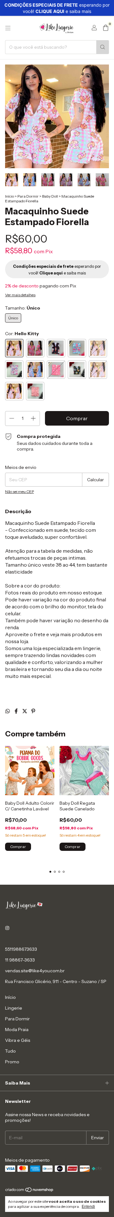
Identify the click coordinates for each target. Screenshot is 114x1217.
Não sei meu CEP (19, 491)
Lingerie (13, 1008)
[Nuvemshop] (29, 1191)
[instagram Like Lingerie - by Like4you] (7, 928)
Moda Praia (16, 1029)
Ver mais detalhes (20, 294)
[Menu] (8, 28)
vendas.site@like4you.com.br (35, 971)
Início (9, 196)
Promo (12, 1062)
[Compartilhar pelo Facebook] (17, 711)
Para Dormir (28, 196)
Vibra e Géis (17, 1040)
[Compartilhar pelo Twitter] (25, 711)
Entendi (88, 1206)
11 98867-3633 (20, 960)
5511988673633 (21, 949)
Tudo (10, 1051)
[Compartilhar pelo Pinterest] (33, 711)
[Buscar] (102, 47)
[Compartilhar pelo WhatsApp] (8, 711)
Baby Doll (50, 196)
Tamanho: (22, 308)
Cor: (22, 333)
